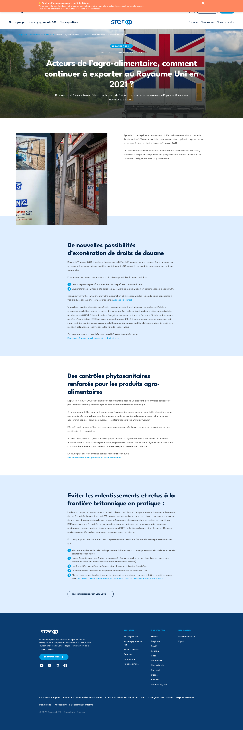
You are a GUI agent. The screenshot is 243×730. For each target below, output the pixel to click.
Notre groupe (17, 22)
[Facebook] (65, 665)
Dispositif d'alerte (185, 697)
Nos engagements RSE (42, 22)
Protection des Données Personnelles (82, 697)
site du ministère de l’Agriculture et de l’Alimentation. (95, 457)
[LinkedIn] (57, 665)
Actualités (47, 34)
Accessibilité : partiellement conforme (74, 704)
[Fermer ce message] (203, 3)
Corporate (22, 34)
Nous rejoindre (225, 22)
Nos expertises (69, 22)
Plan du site (45, 704)
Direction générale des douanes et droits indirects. (94, 338)
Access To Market (122, 299)
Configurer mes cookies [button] (160, 697)
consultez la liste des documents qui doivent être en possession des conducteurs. (120, 578)
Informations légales (49, 697)
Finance (193, 22)
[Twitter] (49, 665)
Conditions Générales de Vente (121, 697)
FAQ (143, 697)
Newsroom (207, 22)
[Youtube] (41, 665)
